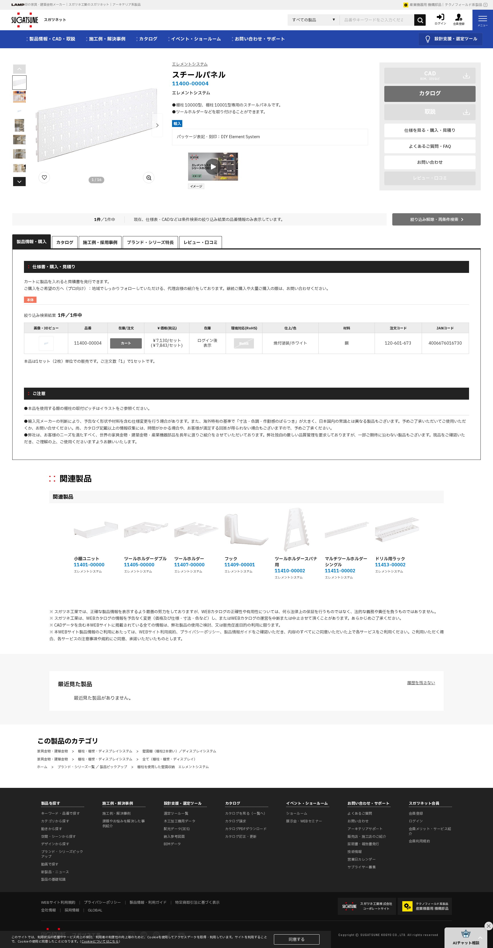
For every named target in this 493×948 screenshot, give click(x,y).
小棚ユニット (87, 559)
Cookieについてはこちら (100, 941)
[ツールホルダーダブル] (146, 530)
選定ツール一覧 (176, 813)
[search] (420, 20)
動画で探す (50, 864)
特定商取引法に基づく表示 (197, 902)
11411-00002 (340, 571)
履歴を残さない (421, 683)
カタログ (430, 93)
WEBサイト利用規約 (157, 632)
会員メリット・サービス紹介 (430, 831)
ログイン (416, 821)
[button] (157, 125)
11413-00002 (390, 565)
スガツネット (55, 20)
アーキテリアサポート (365, 829)
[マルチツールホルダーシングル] (347, 530)
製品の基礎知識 (53, 879)
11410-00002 (290, 571)
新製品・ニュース (55, 872)
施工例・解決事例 (116, 813)
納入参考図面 (174, 836)
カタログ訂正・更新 (241, 836)
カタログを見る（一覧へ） (246, 813)
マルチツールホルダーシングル (346, 562)
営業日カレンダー (361, 859)
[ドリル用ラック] (397, 530)
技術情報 (354, 851)
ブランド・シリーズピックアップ (62, 854)
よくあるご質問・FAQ (430, 146)
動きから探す (51, 829)
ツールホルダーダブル (145, 559)
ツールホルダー (189, 559)
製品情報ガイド (238, 632)
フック (231, 559)
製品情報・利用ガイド (148, 902)
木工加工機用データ (179, 821)
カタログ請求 (235, 821)
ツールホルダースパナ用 (296, 562)
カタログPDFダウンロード (246, 829)
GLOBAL (95, 910)
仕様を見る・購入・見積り (430, 130)
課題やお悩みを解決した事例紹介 (123, 824)
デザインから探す (55, 844)
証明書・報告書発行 (363, 844)
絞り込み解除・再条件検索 (434, 220)
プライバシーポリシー (200, 632)
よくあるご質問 (359, 813)
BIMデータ (172, 844)
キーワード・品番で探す (60, 813)
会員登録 (416, 813)
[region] (246, 339)
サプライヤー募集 (361, 867)
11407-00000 (189, 565)
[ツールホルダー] (196, 530)
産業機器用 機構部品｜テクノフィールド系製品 (446, 4)
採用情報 (71, 910)
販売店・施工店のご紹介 (366, 836)
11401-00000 (89, 565)
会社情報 (48, 910)
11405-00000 (139, 565)
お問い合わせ (430, 162)
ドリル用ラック (390, 559)
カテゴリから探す (55, 821)
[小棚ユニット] (96, 530)
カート (126, 343)
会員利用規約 (419, 841)
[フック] (246, 530)
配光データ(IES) (177, 829)
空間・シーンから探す (58, 836)
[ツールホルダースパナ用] (297, 530)
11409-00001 (240, 565)
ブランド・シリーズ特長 (150, 242)
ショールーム (296, 813)
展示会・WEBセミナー (304, 821)
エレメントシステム (190, 64)
